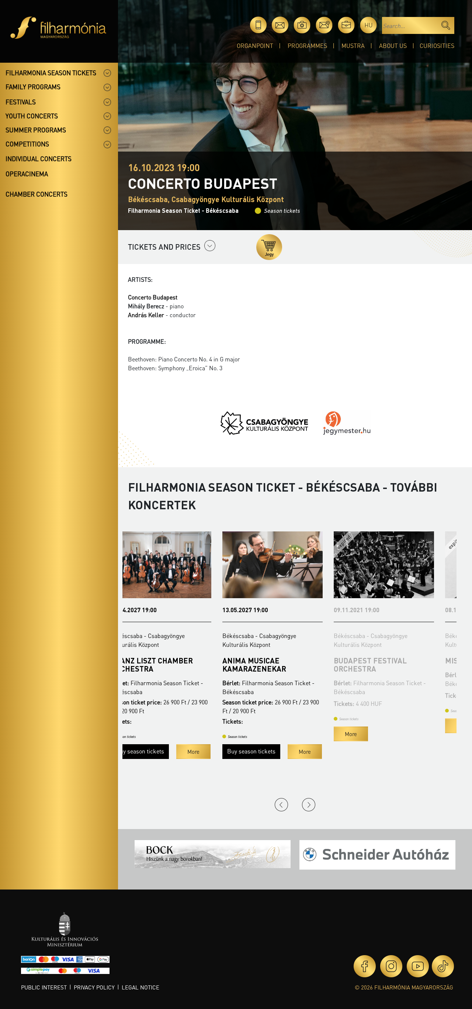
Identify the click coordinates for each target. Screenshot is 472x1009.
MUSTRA (353, 45)
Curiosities (437, 45)
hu (368, 25)
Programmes (307, 45)
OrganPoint (255, 45)
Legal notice (140, 987)
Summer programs (36, 130)
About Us (393, 45)
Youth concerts (32, 116)
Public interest (44, 987)
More (210, 751)
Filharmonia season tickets (51, 73)
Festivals (21, 102)
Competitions (27, 144)
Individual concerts (39, 159)
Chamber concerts (36, 194)
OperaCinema (27, 174)
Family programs (33, 87)
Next (308, 804)
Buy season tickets (157, 751)
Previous (281, 804)
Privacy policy (94, 987)
